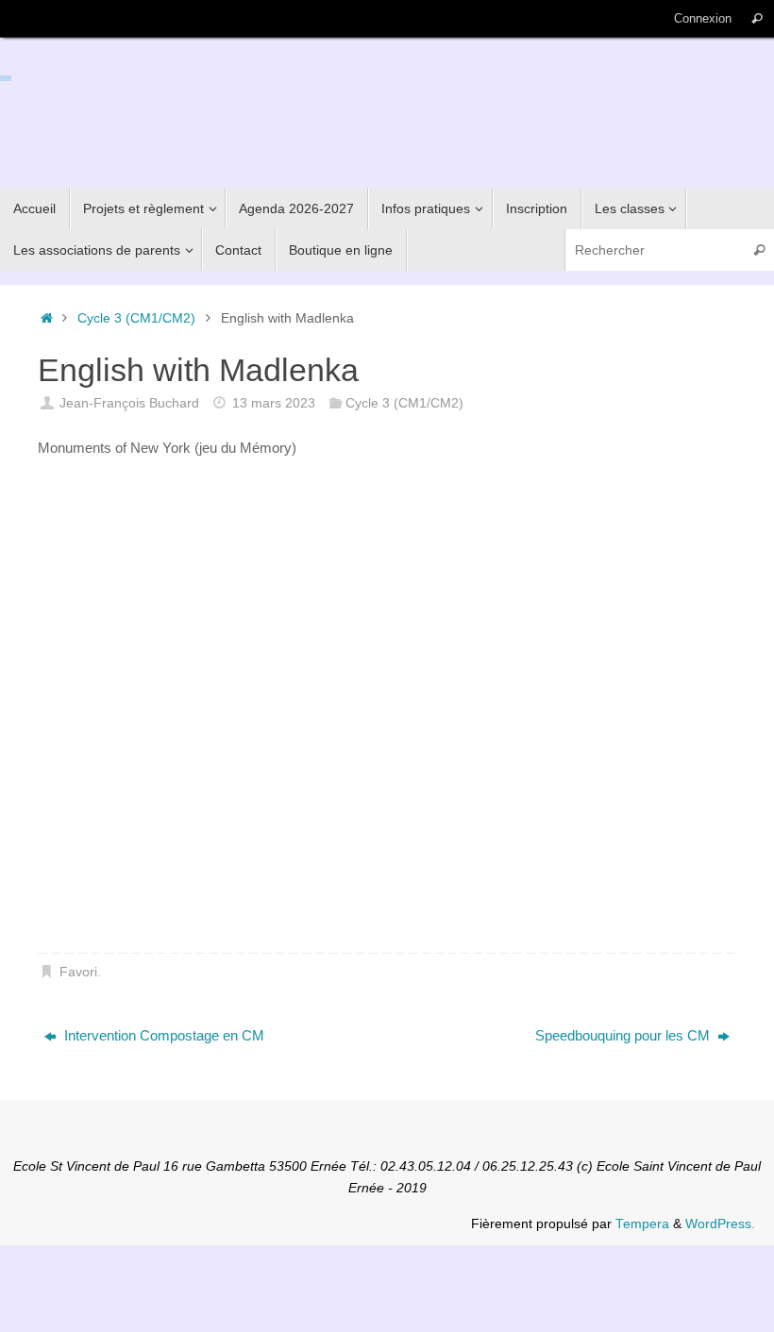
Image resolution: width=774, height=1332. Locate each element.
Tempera (642, 1224)
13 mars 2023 (273, 403)
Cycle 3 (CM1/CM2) (136, 318)
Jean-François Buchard (129, 403)
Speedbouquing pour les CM (624, 1035)
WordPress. (720, 1224)
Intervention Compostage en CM (162, 1035)
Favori (78, 972)
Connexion (703, 18)
